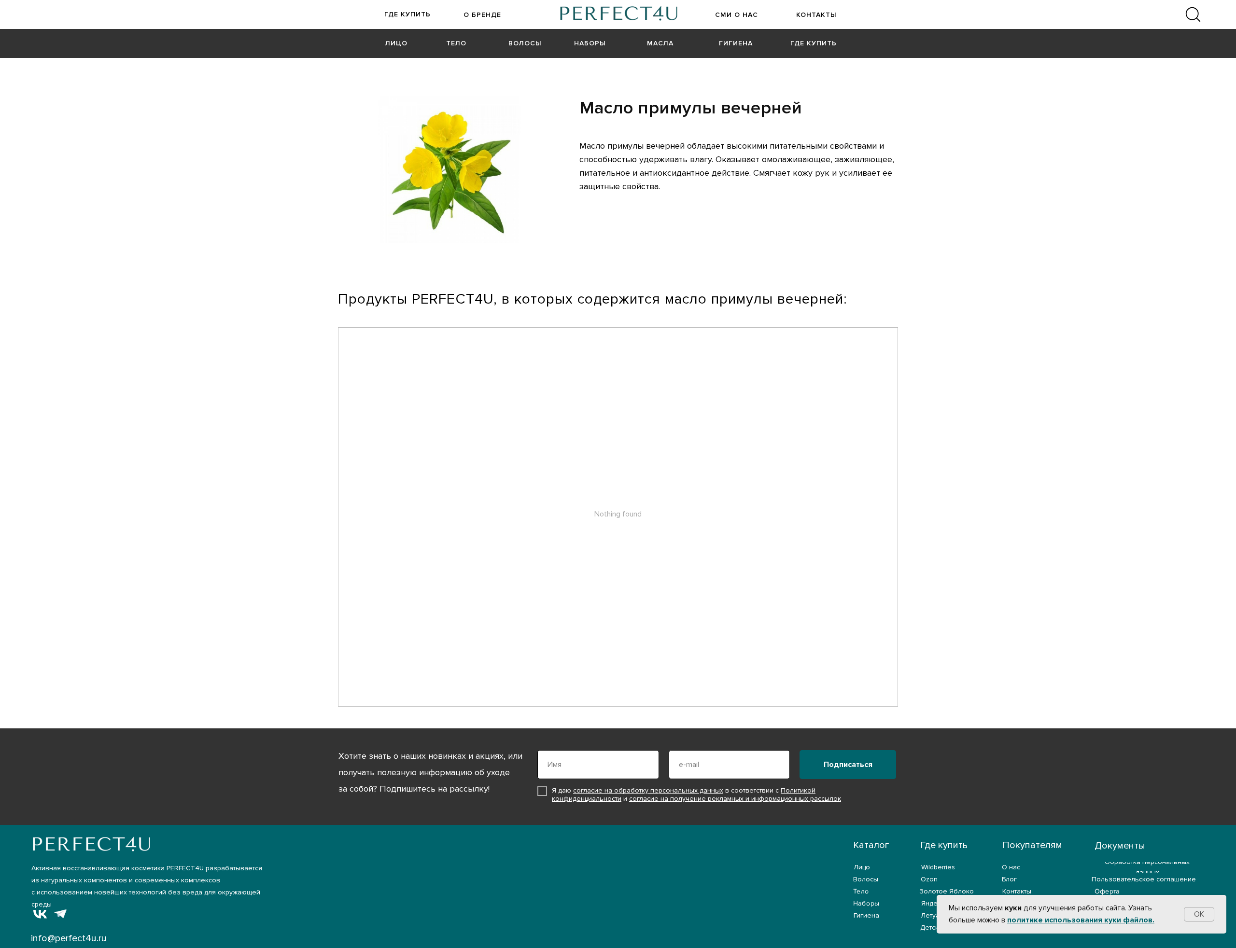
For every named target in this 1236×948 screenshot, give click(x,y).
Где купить (944, 845)
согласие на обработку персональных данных (648, 790)
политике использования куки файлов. (1080, 920)
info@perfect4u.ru (69, 938)
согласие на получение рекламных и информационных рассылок (735, 799)
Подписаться (848, 764)
